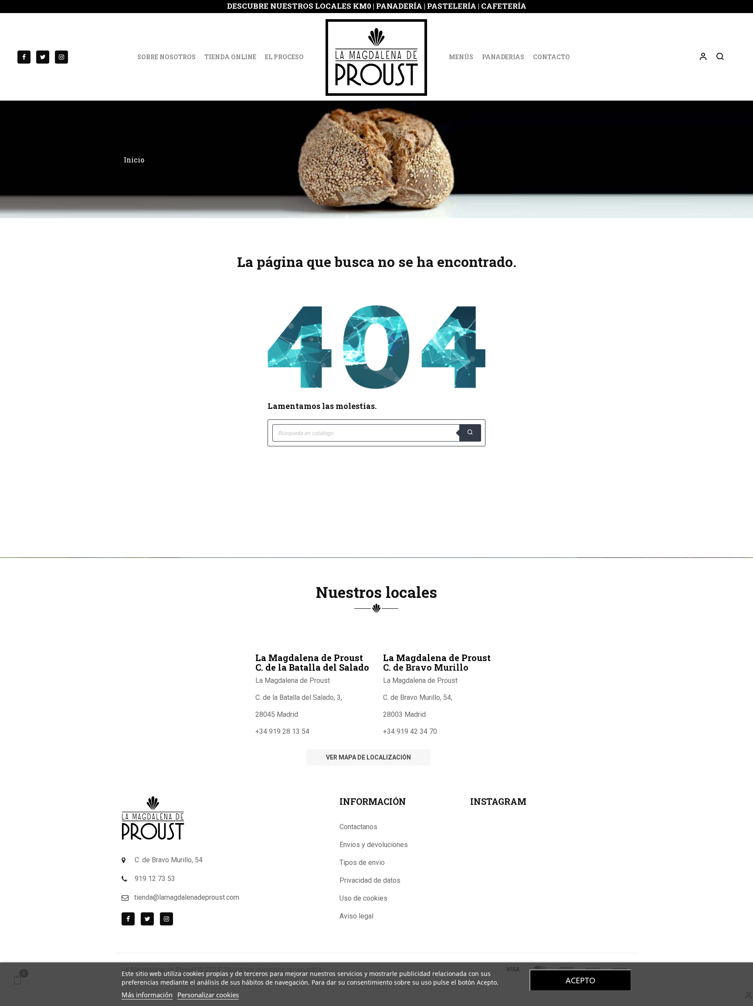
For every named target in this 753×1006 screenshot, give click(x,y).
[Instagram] (61, 57)
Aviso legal (356, 916)
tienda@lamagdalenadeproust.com (186, 897)
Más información (147, 994)
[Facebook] (24, 57)
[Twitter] (42, 57)
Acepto (580, 980)
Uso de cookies (363, 898)
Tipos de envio (362, 862)
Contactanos (358, 827)
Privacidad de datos (369, 880)
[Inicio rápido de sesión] (699, 57)
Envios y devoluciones (373, 845)
